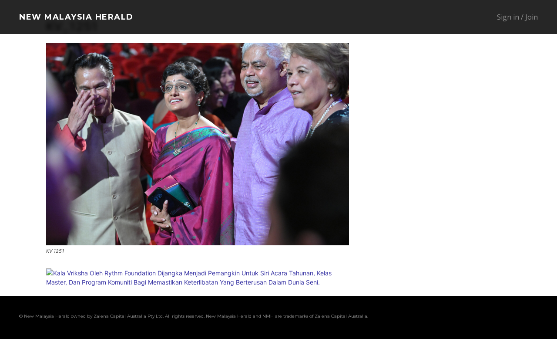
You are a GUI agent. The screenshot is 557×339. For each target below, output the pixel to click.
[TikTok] (482, 317)
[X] (499, 317)
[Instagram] (449, 317)
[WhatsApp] (515, 317)
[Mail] (466, 317)
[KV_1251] (197, 243)
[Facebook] (432, 317)
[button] (452, 17)
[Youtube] (532, 317)
